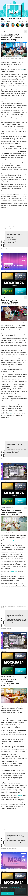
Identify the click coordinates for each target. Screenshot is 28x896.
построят (20, 796)
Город (13, 676)
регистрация (13, 99)
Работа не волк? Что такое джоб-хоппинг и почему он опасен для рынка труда (15, 236)
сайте (13, 541)
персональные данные (14, 887)
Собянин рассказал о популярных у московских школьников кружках (16, 841)
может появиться (16, 403)
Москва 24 (14, 19)
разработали (13, 571)
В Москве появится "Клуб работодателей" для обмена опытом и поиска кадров (16, 241)
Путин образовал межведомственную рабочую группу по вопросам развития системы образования (16, 451)
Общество (14, 31)
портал (22, 69)
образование (8, 248)
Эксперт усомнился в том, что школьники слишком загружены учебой (15, 446)
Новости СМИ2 (4, 271)
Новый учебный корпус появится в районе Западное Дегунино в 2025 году (15, 837)
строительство (13, 848)
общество (3, 248)
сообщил (10, 414)
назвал (22, 193)
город (13, 248)
